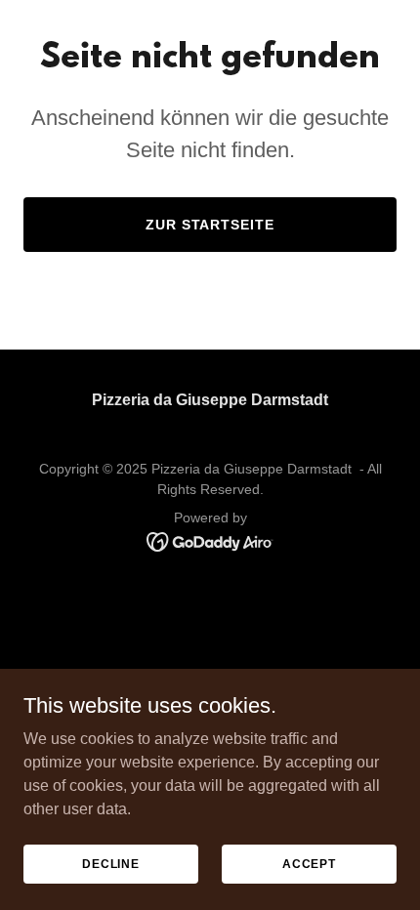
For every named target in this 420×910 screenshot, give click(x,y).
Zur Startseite (210, 224)
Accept (309, 863)
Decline (111, 863)
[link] (210, 540)
